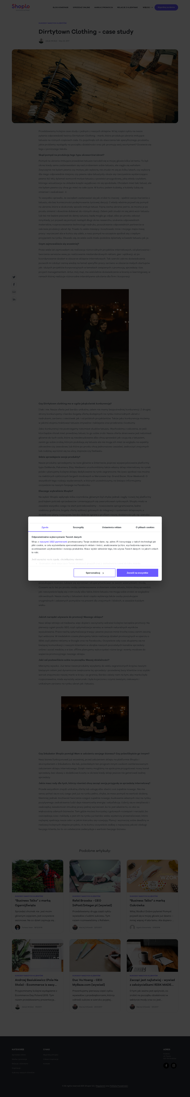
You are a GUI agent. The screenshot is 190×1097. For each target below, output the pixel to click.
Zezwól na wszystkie (137, 573)
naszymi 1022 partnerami (53, 541)
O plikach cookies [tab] (145, 527)
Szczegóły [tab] (78, 527)
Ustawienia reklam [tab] (111, 527)
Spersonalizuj (93, 573)
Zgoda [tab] (45, 527)
